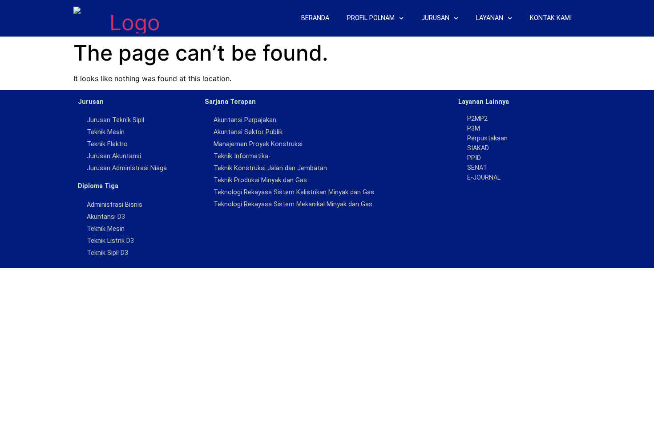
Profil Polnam (371, 18)
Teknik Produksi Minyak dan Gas (260, 180)
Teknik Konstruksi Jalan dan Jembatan (270, 168)
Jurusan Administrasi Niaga (127, 168)
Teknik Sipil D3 (107, 253)
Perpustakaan (487, 138)
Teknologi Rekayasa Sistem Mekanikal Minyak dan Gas (293, 204)
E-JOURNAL (484, 177)
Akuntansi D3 (106, 217)
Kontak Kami (551, 18)
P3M (473, 128)
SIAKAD (478, 148)
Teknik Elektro (107, 144)
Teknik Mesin (106, 132)
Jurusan (435, 18)
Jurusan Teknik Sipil (115, 120)
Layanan (489, 18)
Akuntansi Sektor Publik (248, 132)
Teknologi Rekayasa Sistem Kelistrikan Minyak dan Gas (294, 192)
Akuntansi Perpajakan (245, 120)
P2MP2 (477, 119)
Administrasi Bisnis (114, 205)
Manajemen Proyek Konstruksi (258, 144)
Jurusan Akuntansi (114, 156)
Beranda (315, 18)
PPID (474, 158)
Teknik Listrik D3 (110, 241)
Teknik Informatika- (242, 156)
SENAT (477, 168)
